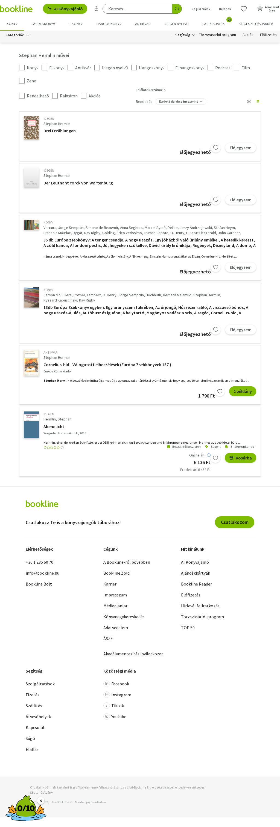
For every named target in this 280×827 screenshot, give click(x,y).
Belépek (225, 9)
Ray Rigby (92, 232)
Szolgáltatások (40, 683)
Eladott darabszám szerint (178, 101)
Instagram (121, 694)
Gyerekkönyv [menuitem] (43, 23)
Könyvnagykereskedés (124, 616)
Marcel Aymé (155, 227)
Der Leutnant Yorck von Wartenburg (78, 183)
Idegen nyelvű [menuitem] (177, 23)
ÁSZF (108, 638)
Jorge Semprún (71, 227)
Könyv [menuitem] (12, 23)
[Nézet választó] (249, 101)
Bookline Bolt (39, 584)
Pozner (79, 294)
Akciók (248, 35)
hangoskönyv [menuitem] (109, 23)
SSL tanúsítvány (41, 792)
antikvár (50, 352)
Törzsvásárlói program (217, 35)
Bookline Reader (196, 584)
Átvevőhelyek (38, 716)
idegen (48, 119)
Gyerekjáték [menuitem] (216, 21)
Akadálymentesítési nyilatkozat (133, 653)
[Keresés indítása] (177, 9)
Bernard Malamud (177, 294)
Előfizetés (268, 35)
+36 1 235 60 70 (39, 562)
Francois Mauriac (57, 232)
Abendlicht (53, 426)
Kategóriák (15, 34)
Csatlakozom (235, 522)
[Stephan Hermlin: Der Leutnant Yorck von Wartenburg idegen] (31, 177)
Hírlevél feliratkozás (200, 605)
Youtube (118, 716)
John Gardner (229, 232)
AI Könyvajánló (68, 8)
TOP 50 (188, 627)
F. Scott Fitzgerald (201, 232)
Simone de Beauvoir (102, 227)
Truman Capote (156, 232)
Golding (108, 232)
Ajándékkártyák (195, 573)
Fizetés (32, 694)
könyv (48, 222)
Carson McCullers (57, 294)
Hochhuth (153, 294)
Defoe (173, 227)
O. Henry (177, 232)
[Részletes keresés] (96, 9)
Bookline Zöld (116, 573)
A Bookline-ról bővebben (126, 562)
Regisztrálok (201, 9)
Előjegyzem (241, 147)
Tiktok (117, 705)
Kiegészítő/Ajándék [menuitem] (256, 23)
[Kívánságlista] (244, 9)
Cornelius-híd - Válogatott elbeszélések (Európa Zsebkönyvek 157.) (107, 364)
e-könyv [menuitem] (76, 23)
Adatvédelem (115, 627)
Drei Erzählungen (59, 130)
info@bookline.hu (42, 573)
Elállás (32, 749)
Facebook (120, 683)
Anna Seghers (131, 227)
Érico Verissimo (129, 232)
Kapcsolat (35, 727)
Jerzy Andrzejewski (196, 227)
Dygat (77, 232)
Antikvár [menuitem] (143, 23)
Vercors (49, 227)
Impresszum (115, 595)
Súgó (30, 738)
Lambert (94, 294)
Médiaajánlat (115, 605)
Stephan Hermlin (56, 123)
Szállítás (34, 705)
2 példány (243, 391)
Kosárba (244, 458)
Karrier (109, 584)
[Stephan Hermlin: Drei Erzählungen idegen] (31, 127)
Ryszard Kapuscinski (60, 300)
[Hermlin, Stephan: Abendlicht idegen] (31, 424)
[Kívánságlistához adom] (216, 148)
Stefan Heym (224, 227)
